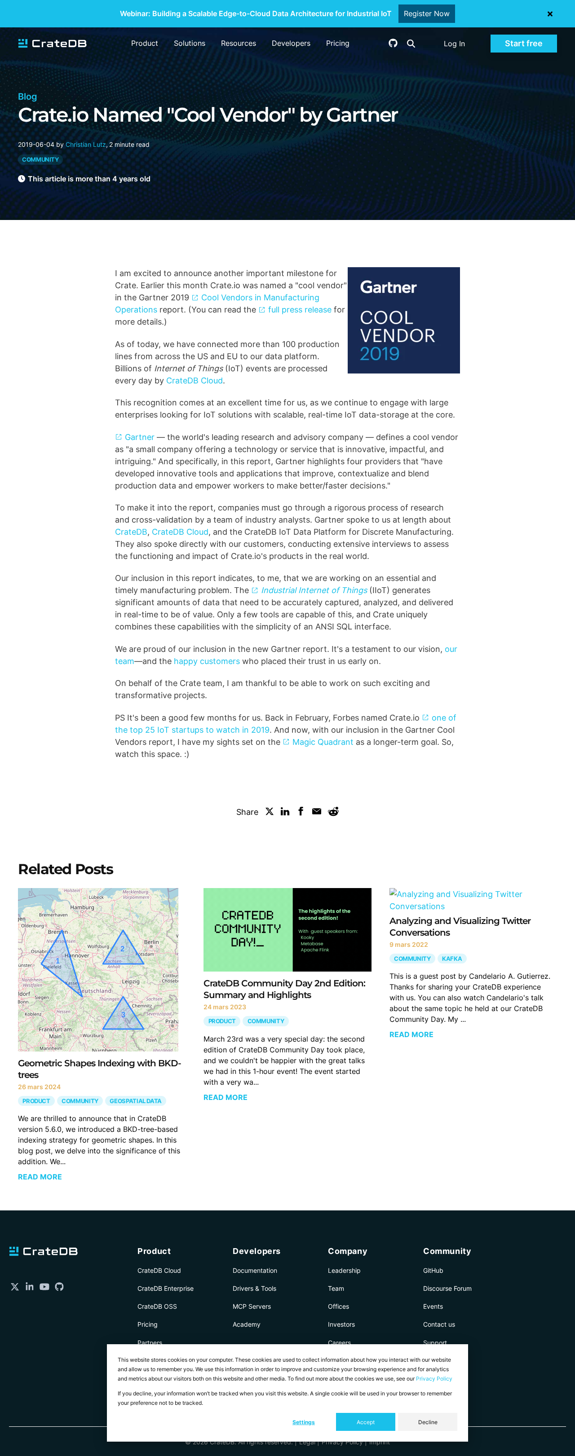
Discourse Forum (447, 1288)
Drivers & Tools (254, 1288)
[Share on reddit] (333, 813)
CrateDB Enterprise (165, 1288)
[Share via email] (316, 813)
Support (435, 1342)
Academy (247, 1324)
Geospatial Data (136, 1100)
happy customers (207, 661)
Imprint (379, 1442)
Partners (149, 1342)
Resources (238, 43)
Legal (307, 1442)
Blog (27, 96)
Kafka (452, 958)
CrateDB (131, 532)
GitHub (433, 1270)
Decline (428, 1422)
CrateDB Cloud (194, 380)
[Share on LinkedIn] (285, 813)
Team (336, 1288)
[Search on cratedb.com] (411, 44)
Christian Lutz (86, 144)
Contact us (439, 1324)
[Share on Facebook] (300, 813)
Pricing (337, 43)
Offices (338, 1306)
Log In (454, 43)
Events (433, 1306)
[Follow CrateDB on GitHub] (393, 44)
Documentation (255, 1270)
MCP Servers (252, 1306)
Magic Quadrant (323, 742)
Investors (341, 1324)
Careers (339, 1342)
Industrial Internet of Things (314, 590)
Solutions (189, 43)
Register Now (427, 13)
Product (144, 43)
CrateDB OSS (157, 1306)
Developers (291, 43)
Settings (303, 1422)
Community (40, 159)
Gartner (140, 437)
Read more (40, 1176)
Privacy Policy (434, 1378)
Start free (524, 43)
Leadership (344, 1270)
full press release (300, 309)
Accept (366, 1422)
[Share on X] (269, 813)
